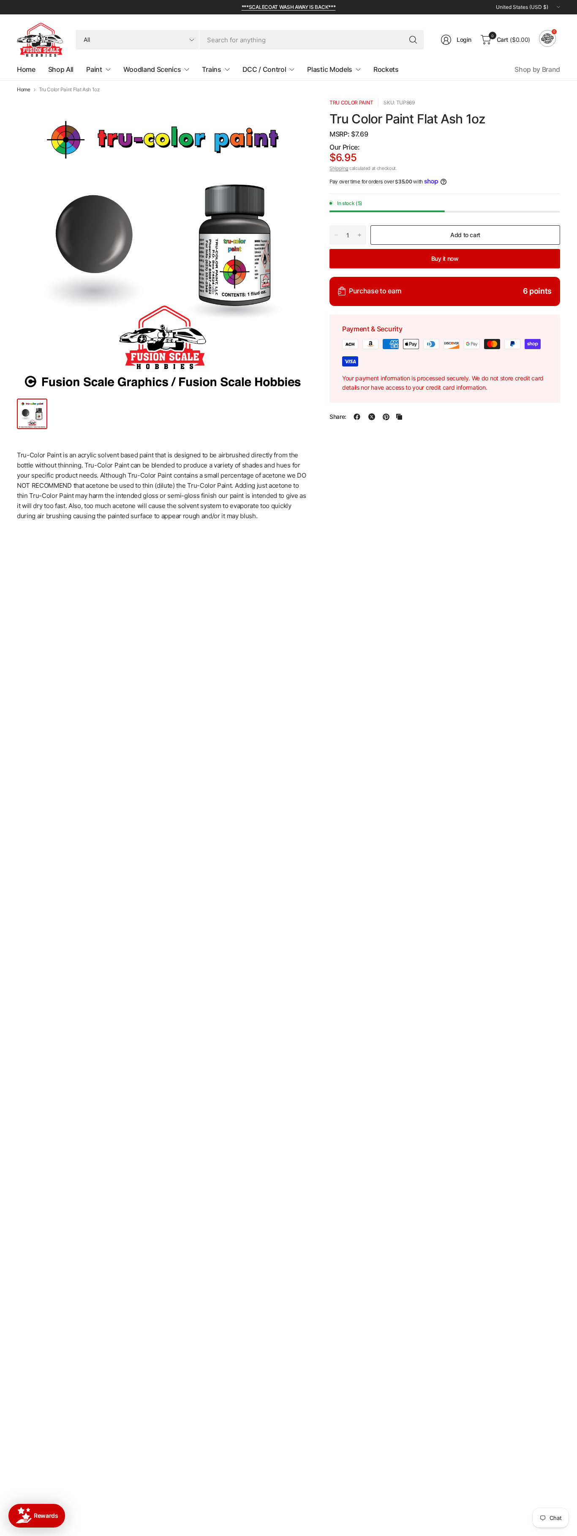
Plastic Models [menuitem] (329, 69)
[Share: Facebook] (356, 416)
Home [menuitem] (26, 69)
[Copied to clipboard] (399, 416)
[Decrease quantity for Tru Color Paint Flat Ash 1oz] (336, 235)
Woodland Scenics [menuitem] (152, 69)
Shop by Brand (537, 69)
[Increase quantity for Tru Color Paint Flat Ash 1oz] (359, 235)
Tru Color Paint (351, 102)
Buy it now (445, 258)
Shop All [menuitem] (60, 69)
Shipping (338, 168)
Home (23, 89)
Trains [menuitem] (211, 69)
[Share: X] (371, 416)
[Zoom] (292, 114)
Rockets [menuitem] (386, 69)
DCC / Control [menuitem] (264, 69)
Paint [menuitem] (94, 69)
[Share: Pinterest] (386, 416)
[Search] (413, 39)
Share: (337, 417)
